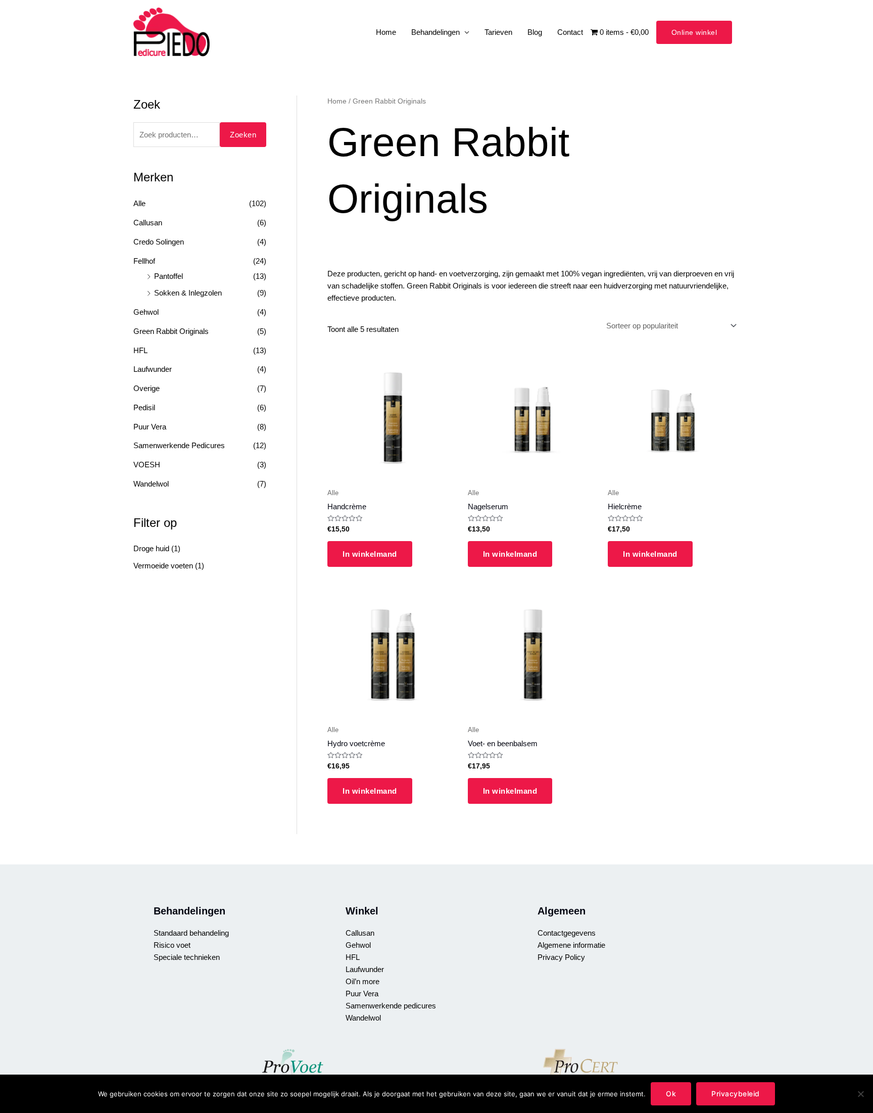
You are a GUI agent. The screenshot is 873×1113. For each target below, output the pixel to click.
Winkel (362, 910)
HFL (140, 350)
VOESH (146, 464)
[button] (694, 32)
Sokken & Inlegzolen (188, 292)
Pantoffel (168, 276)
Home (386, 32)
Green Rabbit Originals (171, 331)
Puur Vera (149, 426)
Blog (534, 32)
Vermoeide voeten (163, 565)
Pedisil (144, 407)
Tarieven (498, 32)
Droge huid (151, 548)
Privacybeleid (735, 1093)
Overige (146, 388)
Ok (671, 1093)
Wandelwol (151, 483)
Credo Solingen (158, 241)
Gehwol (146, 312)
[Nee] (860, 1094)
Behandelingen (435, 32)
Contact (570, 32)
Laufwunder (152, 369)
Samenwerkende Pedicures (179, 445)
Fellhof (144, 261)
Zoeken (243, 134)
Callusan (147, 222)
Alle (139, 203)
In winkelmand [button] (370, 554)
